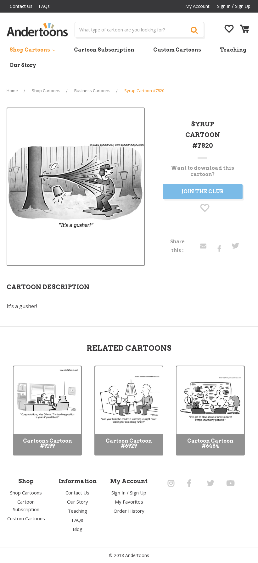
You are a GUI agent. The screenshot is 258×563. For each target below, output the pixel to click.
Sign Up (242, 6)
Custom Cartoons (177, 50)
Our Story (22, 65)
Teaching (233, 50)
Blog (77, 529)
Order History (129, 511)
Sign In (118, 492)
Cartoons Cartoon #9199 (47, 443)
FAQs (44, 6)
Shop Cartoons (30, 50)
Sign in (224, 6)
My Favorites (129, 502)
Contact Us (21, 6)
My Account (197, 6)
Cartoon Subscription (104, 50)
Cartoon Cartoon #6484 (210, 443)
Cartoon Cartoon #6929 (129, 443)
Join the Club (202, 192)
